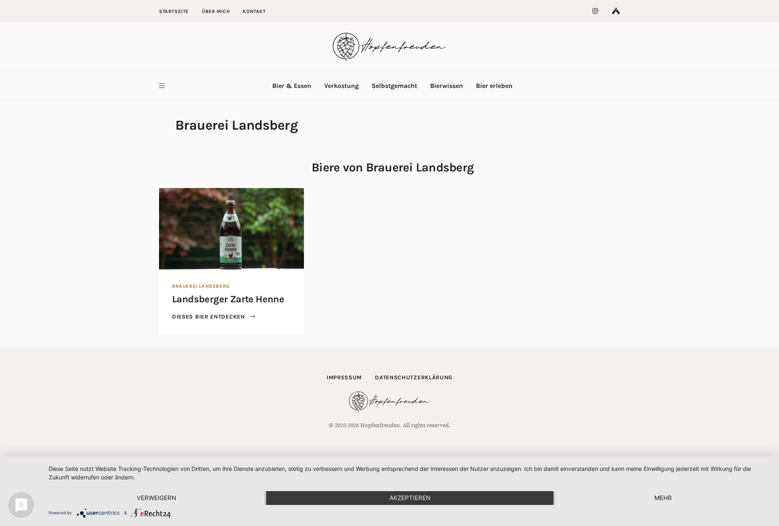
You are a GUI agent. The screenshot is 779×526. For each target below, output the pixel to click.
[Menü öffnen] (162, 86)
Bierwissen (446, 86)
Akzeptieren (410, 498)
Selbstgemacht (394, 86)
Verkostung (341, 86)
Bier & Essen (291, 86)
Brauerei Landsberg (201, 286)
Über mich (216, 11)
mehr (663, 498)
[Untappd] (616, 11)
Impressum (344, 377)
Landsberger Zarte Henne (228, 299)
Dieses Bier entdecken (209, 316)
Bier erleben (494, 86)
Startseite (174, 11)
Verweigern (156, 498)
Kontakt (254, 11)
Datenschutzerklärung (413, 377)
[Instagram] (595, 11)
